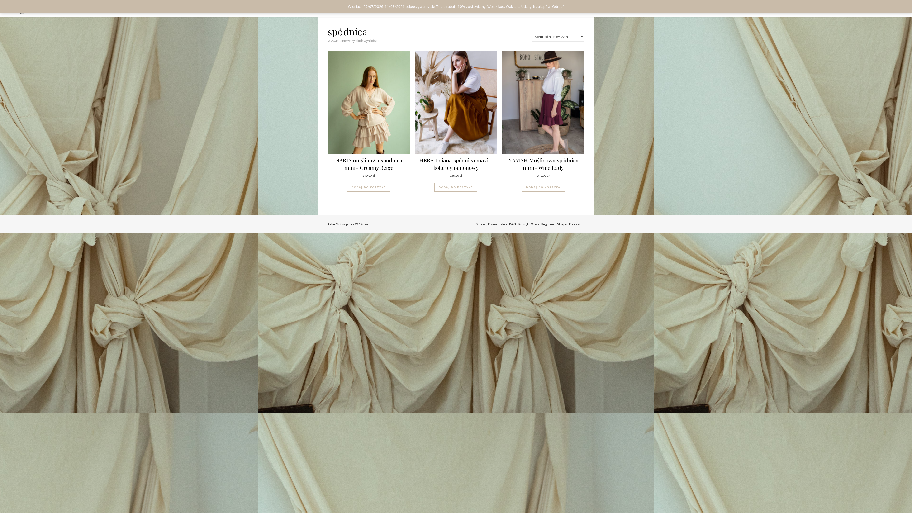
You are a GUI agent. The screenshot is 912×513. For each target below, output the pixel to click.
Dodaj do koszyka (369, 187)
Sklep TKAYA (508, 224)
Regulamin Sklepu (554, 224)
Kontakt (574, 224)
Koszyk (523, 224)
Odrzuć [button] (558, 6)
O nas (535, 224)
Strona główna (486, 224)
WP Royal (362, 224)
